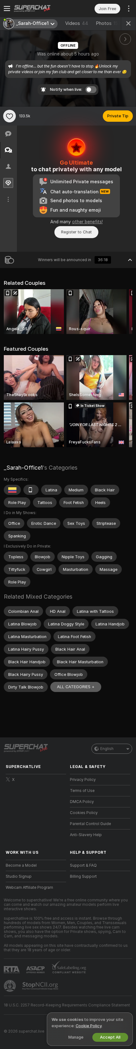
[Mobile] (31, 490)
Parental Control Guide (90, 824)
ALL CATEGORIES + (76, 686)
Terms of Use (82, 790)
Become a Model (21, 865)
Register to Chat (76, 232)
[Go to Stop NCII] (40, 986)
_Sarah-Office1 (23, 467)
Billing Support (83, 876)
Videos (76, 23)
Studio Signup (19, 876)
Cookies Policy (84, 813)
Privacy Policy (83, 779)
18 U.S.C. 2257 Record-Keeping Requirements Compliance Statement (67, 1005)
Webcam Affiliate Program (29, 887)
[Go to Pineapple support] (10, 986)
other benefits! (87, 221)
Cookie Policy (89, 1025)
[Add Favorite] (9, 116)
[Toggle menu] (7, 8)
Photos (108, 23)
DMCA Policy (82, 802)
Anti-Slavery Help (86, 835)
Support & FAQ (83, 865)
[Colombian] (12, 490)
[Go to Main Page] (41, 8)
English (107, 749)
